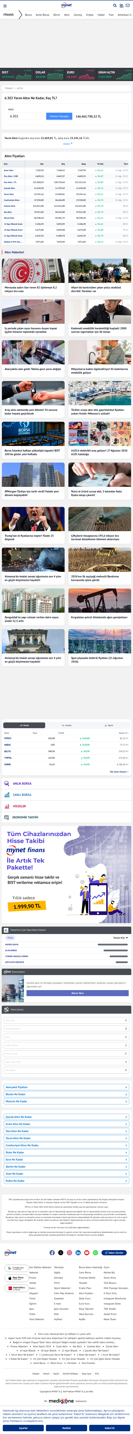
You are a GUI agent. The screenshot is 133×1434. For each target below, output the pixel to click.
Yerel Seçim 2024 (42, 1346)
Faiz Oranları (88, 1363)
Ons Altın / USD (11, 176)
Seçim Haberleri (62, 1288)
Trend (32, 1298)
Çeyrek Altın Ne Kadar (19, 1117)
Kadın (32, 1288)
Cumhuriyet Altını (12, 200)
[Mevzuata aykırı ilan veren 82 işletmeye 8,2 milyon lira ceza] (33, 271)
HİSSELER (19, 806)
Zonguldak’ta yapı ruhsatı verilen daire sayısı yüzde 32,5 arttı (32, 619)
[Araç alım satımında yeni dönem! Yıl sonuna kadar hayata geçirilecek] (33, 393)
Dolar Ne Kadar (15, 1152)
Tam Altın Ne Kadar (17, 1131)
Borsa (28, 14)
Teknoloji (59, 1267)
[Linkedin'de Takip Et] (78, 1252)
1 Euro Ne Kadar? (110, 1354)
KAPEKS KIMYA (11, 944)
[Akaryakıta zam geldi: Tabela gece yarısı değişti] (33, 352)
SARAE (7, 764)
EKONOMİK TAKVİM (25, 817)
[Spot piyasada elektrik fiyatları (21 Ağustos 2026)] (99, 641)
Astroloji (58, 1277)
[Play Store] (17, 1268)
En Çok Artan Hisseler (73, 1358)
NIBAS (7, 744)
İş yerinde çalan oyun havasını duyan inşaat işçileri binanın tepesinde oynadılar (31, 330)
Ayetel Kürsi (110, 1314)
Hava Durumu (86, 1314)
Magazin (33, 1293)
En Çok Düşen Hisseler (45, 1358)
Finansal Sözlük (87, 1277)
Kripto (90, 14)
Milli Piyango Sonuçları (116, 1288)
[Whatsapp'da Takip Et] (95, 1252)
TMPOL (8, 757)
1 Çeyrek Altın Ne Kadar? (96, 1350)
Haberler (33, 1272)
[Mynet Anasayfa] (66, 5)
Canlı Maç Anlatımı (64, 1293)
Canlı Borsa (85, 1272)
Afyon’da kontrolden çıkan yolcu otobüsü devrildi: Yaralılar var (96, 289)
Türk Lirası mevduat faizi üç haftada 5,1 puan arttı (64, 1333)
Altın (67, 14)
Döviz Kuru (56, 1363)
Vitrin (57, 1282)
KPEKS (7, 738)
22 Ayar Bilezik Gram (13, 236)
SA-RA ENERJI (11, 950)
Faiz (111, 14)
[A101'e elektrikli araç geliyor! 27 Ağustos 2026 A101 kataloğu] (99, 434)
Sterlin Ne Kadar (15, 1166)
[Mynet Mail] (128, 5)
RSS (97, 1373)
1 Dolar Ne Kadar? (86, 1354)
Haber (101, 14)
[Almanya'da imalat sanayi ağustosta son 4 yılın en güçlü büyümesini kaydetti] (33, 560)
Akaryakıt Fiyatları (17, 1087)
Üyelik (56, 1373)
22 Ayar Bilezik (69, 1350)
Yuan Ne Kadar (14, 1173)
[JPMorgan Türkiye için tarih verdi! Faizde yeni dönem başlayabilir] (33, 475)
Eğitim (32, 1303)
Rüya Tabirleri (86, 1308)
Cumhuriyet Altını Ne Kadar (22, 1145)
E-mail (57, 1303)
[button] (4, 6)
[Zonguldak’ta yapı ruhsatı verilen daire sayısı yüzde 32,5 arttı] (33, 600)
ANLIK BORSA (22, 783)
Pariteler (72, 1363)
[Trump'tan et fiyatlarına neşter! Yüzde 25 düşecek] (33, 519)
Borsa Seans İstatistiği (90, 1267)
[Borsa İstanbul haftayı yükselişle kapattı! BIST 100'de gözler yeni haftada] (33, 434)
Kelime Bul (109, 1272)
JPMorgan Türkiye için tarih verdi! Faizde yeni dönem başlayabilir (32, 493)
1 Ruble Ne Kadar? (18, 1358)
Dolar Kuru (85, 1298)
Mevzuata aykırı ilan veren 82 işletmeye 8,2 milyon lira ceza (31, 289)
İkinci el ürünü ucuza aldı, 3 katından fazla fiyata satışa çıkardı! (96, 493)
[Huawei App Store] (17, 1288)
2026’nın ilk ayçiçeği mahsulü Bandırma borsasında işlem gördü (95, 578)
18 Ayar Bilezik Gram (13, 230)
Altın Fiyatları (86, 1293)
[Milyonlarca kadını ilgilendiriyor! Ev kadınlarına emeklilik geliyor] (99, 352)
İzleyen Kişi (119, 937)
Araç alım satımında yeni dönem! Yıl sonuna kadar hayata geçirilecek (31, 411)
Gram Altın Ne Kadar (18, 1124)
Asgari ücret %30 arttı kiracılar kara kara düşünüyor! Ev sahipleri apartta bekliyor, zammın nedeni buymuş (64, 1338)
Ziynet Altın (9, 218)
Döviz (56, 14)
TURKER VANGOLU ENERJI (16, 956)
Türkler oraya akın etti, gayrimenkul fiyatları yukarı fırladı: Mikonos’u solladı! (97, 411)
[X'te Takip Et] (60, 1252)
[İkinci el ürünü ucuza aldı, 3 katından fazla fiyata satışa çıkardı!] (99, 475)
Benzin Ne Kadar (15, 1094)
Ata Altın (8, 212)
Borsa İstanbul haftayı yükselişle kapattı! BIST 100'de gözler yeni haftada (32, 452)
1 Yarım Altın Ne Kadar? (21, 1354)
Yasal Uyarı (86, 1373)
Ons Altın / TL (10, 182)
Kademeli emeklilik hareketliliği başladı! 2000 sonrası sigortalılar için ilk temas (98, 330)
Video (32, 1314)
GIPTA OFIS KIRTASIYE (14, 962)
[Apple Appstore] (17, 1278)
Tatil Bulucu (110, 1282)
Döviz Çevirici (17, 1009)
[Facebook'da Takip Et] (52, 1252)
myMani (58, 1319)
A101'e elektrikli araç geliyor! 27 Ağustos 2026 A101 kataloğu (99, 452)
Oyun (106, 1267)
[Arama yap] (115, 5)
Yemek (32, 1282)
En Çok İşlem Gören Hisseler (105, 1358)
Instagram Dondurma (115, 1298)
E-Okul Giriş (110, 1293)
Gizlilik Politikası (70, 1373)
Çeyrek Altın (9, 188)
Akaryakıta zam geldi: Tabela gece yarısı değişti (33, 369)
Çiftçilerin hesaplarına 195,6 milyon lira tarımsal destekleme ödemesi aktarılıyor (95, 537)
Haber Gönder (116, 1252)
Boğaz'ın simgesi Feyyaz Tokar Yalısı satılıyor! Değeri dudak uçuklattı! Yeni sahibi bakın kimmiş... (64, 1342)
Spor (31, 1308)
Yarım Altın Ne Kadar (18, 1138)
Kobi (56, 1314)
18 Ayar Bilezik (48, 1350)
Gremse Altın (9, 206)
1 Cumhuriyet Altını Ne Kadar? (55, 1354)
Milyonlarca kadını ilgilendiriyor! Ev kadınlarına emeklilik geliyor (99, 370)
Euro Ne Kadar (14, 1159)
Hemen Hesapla (59, 116)
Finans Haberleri (19, 1346)
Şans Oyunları (61, 1308)
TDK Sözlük (110, 1308)
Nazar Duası (110, 1319)
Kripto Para (85, 1288)
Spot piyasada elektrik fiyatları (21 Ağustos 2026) (97, 659)
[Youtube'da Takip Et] (86, 1252)
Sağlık (57, 1272)
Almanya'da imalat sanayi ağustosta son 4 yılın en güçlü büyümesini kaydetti (33, 578)
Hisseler (83, 1282)
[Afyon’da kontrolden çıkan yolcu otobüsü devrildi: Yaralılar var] (99, 271)
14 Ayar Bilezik (28, 1350)
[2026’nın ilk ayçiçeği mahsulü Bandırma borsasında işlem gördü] (99, 560)
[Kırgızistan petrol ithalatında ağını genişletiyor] (99, 600)
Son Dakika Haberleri (40, 1267)
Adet (11, 109)
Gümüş (78, 14)
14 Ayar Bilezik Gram (13, 224)
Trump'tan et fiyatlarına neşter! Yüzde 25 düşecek (29, 537)
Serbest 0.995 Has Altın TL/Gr (13, 242)
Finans (32, 1277)
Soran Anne (110, 1277)
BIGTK (7, 751)
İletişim (35, 1373)
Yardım (46, 1373)
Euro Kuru (84, 1303)
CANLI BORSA (22, 795)
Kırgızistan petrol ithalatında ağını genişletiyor (99, 617)
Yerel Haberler (36, 1319)
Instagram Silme (112, 1303)
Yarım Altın (9, 194)
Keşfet (82, 1319)
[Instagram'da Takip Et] (69, 1252)
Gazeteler (59, 1298)
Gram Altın (9, 170)
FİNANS (8, 15)
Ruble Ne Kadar (15, 1180)
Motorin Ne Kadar (16, 1101)
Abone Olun (77, 993)
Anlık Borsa (42, 14)
